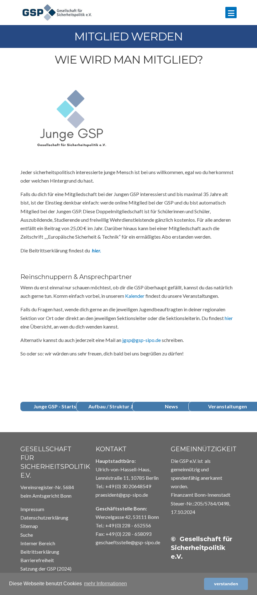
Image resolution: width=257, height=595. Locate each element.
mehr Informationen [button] (105, 583)
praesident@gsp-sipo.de (122, 495)
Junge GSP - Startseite (59, 406)
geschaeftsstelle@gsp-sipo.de (128, 542)
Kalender (134, 296)
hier (229, 318)
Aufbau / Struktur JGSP (115, 406)
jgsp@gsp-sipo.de (141, 340)
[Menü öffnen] (231, 12)
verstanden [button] (226, 583)
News (171, 406)
